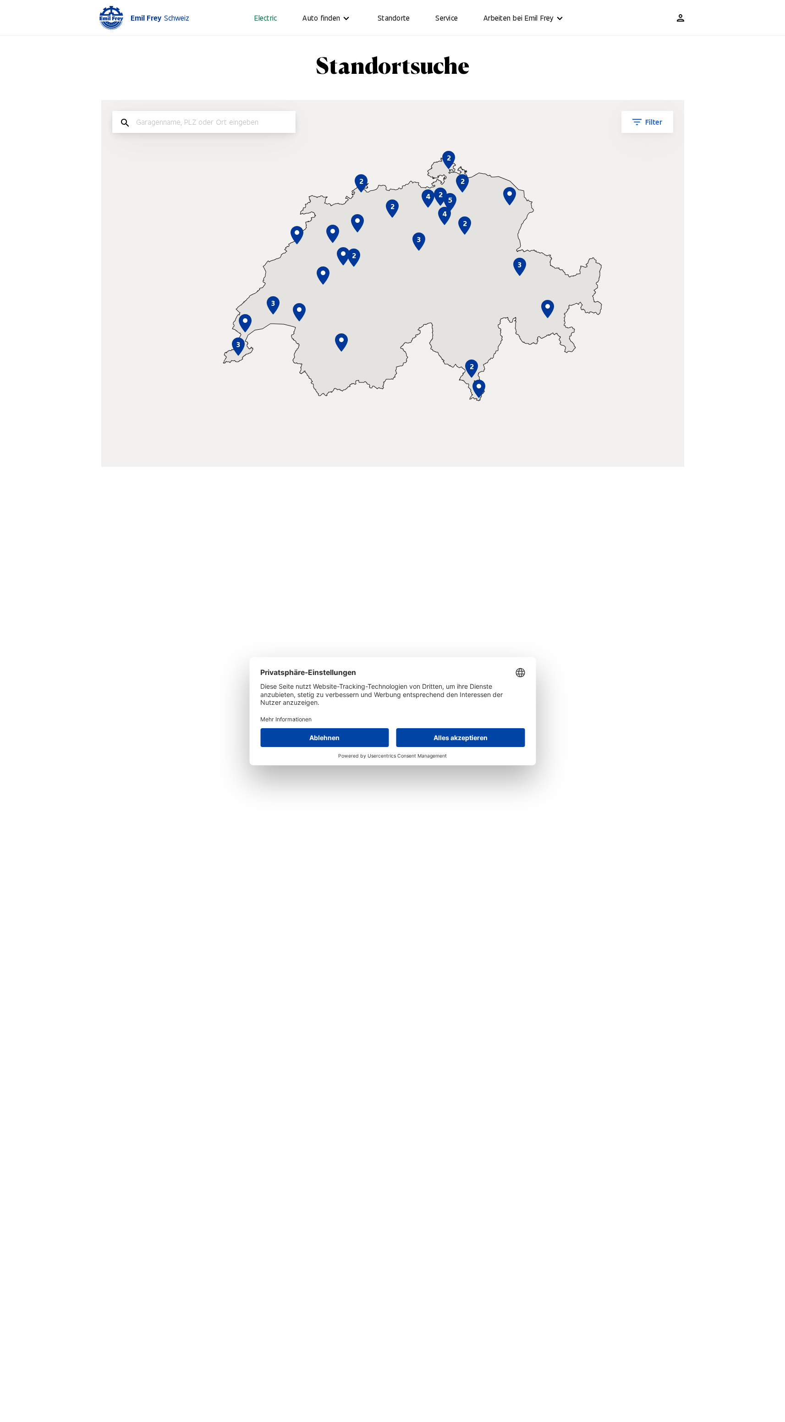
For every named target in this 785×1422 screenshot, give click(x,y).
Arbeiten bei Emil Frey (518, 17)
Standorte (394, 17)
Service (446, 17)
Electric (265, 17)
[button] (478, 389)
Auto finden (321, 17)
